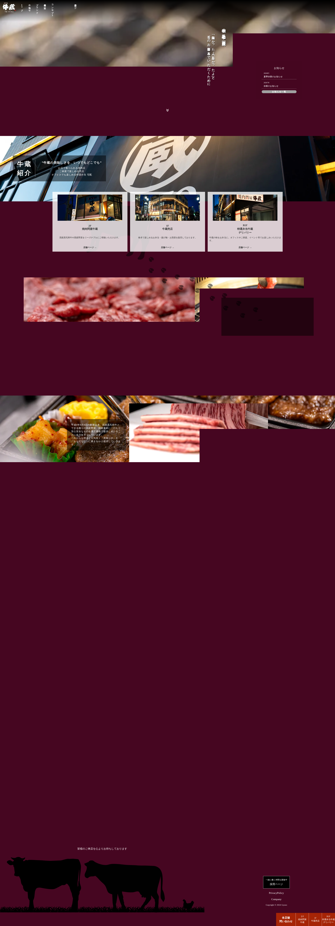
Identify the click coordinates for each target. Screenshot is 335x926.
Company (276, 899)
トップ (22, 6)
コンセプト (52, 9)
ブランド (37, 8)
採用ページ (75, 5)
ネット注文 (212, 724)
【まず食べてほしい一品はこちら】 (167, 608)
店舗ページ (122, 689)
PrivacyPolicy (276, 892)
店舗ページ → (90, 247)
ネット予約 (122, 731)
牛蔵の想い (45, 5)
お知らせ (30, 6)
